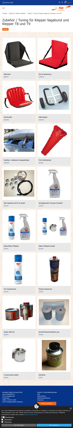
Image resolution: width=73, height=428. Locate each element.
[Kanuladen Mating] (61, 8)
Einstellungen (9, 417)
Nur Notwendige (19, 425)
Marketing (8, 422)
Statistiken (8, 419)
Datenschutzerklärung (43, 398)
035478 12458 (8, 2)
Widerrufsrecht (41, 396)
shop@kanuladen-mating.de (14, 402)
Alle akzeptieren (54, 425)
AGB (38, 394)
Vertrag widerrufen (46, 403)
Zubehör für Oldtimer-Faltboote (17, 13)
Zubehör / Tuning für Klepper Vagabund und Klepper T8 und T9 (44, 13)
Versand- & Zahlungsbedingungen (47, 392)
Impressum (40, 400)
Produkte (4, 13)
